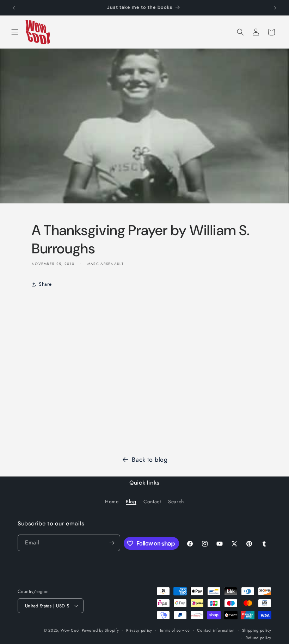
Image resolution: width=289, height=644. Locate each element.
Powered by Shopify (100, 630)
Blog (131, 501)
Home (111, 501)
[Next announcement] (275, 7)
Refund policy (258, 637)
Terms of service (175, 630)
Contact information (215, 630)
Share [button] (45, 284)
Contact (152, 501)
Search (176, 501)
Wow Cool (70, 630)
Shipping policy (257, 630)
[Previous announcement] (13, 7)
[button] (15, 32)
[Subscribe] (112, 543)
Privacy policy (139, 630)
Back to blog (149, 459)
